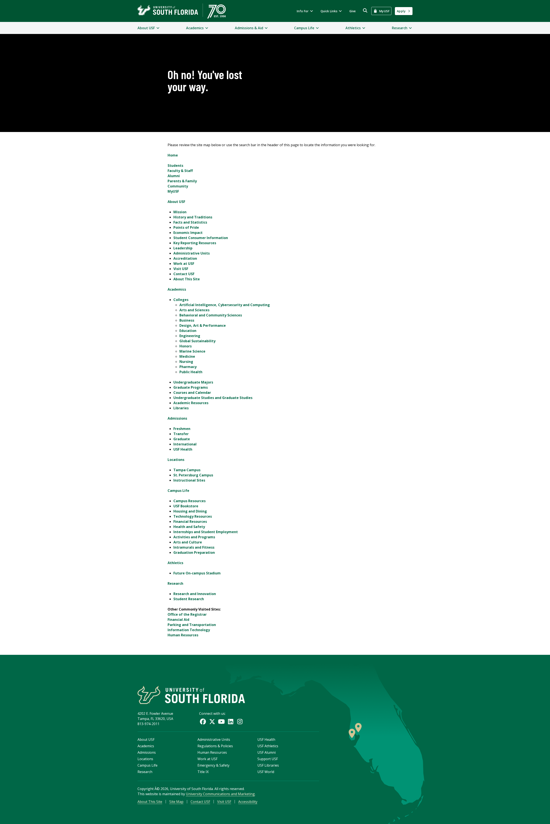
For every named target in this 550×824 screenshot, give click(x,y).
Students (175, 165)
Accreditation (185, 258)
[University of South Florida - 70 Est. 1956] (182, 10)
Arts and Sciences (194, 310)
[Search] (365, 10)
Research (175, 583)
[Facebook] (203, 721)
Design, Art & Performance (202, 325)
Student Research (188, 599)
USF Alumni (266, 752)
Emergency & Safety (213, 765)
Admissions (177, 418)
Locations (176, 459)
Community (178, 186)
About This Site (186, 279)
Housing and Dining (190, 511)
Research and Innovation (194, 593)
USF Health (182, 449)
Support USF (267, 758)
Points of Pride (186, 227)
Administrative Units (191, 253)
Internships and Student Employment (205, 531)
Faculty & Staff (180, 170)
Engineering (189, 335)
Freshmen (181, 428)
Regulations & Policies (215, 746)
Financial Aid (178, 619)
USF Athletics (267, 746)
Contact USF (183, 274)
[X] (212, 721)
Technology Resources (192, 516)
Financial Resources (190, 521)
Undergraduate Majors (193, 382)
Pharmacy (188, 366)
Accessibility (247, 801)
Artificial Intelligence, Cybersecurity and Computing (224, 304)
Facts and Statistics (190, 222)
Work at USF (183, 263)
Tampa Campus (186, 470)
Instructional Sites (189, 480)
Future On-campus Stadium (197, 573)
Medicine (187, 356)
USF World (265, 771)
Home (173, 155)
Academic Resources (190, 402)
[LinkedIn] (230, 721)
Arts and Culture (187, 542)
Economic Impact (188, 232)
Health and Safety (189, 526)
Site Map (176, 801)
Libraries (181, 408)
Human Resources (183, 635)
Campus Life (178, 490)
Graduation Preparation (194, 552)
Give (352, 11)
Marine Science (192, 351)
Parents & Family (182, 181)
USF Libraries (268, 765)
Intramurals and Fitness (193, 547)
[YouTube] (221, 721)
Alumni (174, 175)
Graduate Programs (190, 387)
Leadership (182, 248)
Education (187, 330)
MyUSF (173, 191)
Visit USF (180, 268)
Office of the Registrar (187, 614)
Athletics (175, 562)
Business (186, 320)
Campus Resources (189, 501)
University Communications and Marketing (220, 794)
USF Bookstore (185, 506)
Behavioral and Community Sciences (210, 315)
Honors (185, 346)
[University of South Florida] (191, 695)
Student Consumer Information (200, 237)
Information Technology (189, 630)
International (185, 444)
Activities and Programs (194, 537)
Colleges (180, 299)
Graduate (181, 439)
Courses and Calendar (192, 392)
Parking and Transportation (192, 624)
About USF (176, 201)
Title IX (203, 771)
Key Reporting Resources (194, 243)
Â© (157, 788)
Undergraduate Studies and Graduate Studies (212, 397)
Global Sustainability (197, 341)
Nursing (186, 361)
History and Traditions (192, 217)
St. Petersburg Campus (193, 475)
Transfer (181, 433)
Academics (177, 289)
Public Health (190, 372)
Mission (179, 212)
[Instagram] (240, 721)
